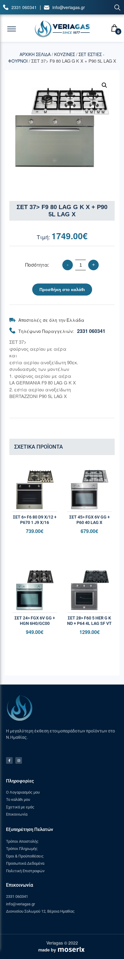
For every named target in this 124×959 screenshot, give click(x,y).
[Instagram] (18, 760)
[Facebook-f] (9, 760)
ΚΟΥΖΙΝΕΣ (64, 54)
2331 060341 (24, 7)
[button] (104, 85)
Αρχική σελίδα (35, 54)
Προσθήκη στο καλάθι (62, 289)
